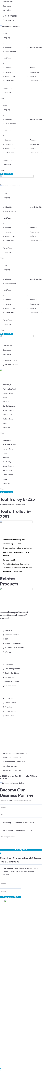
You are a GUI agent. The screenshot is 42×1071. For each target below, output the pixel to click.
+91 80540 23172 (10, 736)
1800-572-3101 (9, 728)
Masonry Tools (5, 504)
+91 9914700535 (9, 732)
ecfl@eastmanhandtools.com (14, 741)
